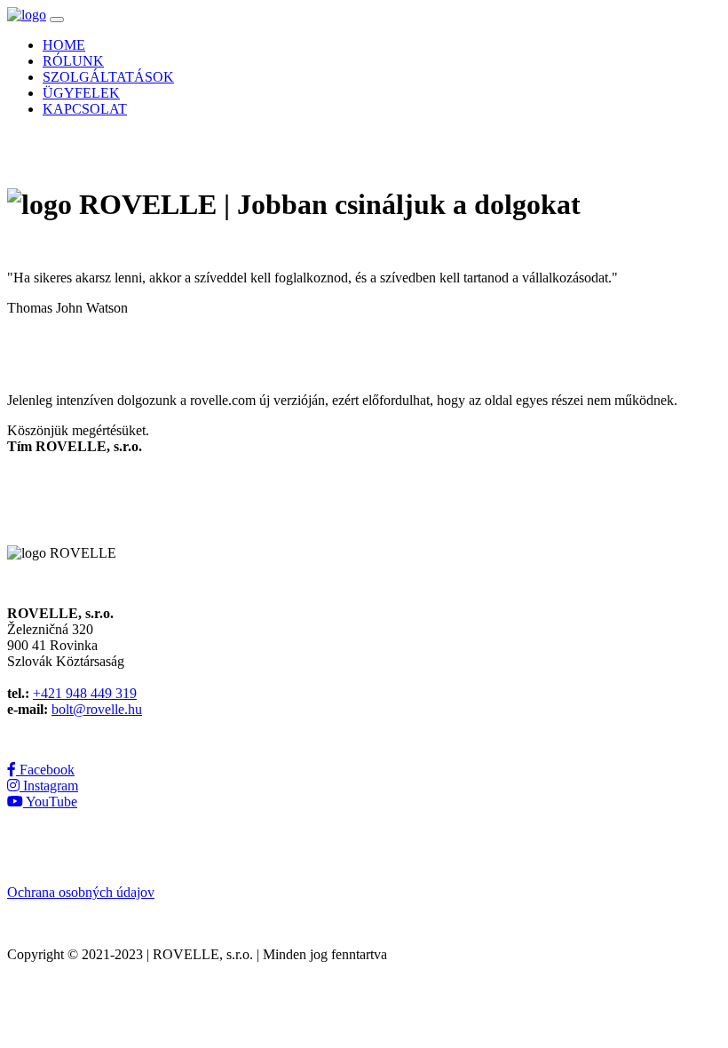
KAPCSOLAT (85, 108)
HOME (64, 44)
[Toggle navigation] (57, 19)
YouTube (50, 801)
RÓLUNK (73, 60)
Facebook (45, 769)
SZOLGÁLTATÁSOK (108, 76)
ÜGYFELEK (81, 92)
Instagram (49, 785)
